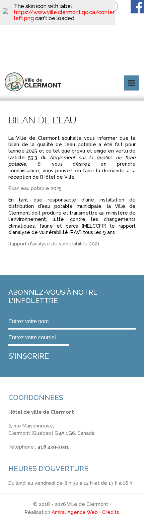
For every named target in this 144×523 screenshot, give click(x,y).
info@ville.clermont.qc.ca (37, 454)
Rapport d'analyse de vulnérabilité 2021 (54, 243)
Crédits (110, 512)
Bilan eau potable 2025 (35, 188)
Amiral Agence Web (75, 512)
